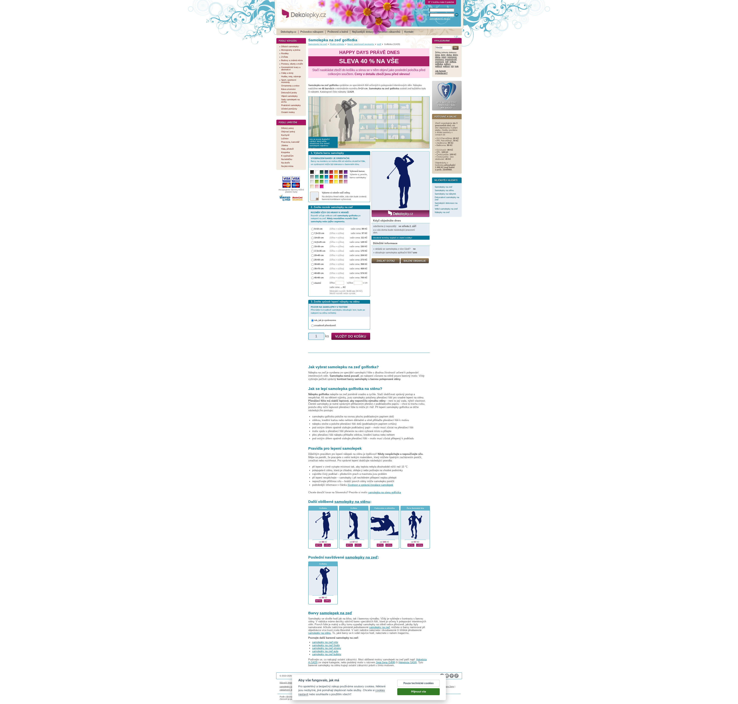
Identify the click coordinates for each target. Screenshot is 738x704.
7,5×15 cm (319, 233)
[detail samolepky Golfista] (349, 544)
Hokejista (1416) (408, 662)
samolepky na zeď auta (325, 651)
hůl (452, 66)
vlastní (317, 283)
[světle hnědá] (341, 181)
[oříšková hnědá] (341, 177)
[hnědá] (341, 172)
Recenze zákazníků (389, 31)
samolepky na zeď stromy (326, 648)
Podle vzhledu (337, 44)
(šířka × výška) (337, 229)
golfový (447, 64)
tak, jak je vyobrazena (325, 320)
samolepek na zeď (336, 613)
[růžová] (317, 186)
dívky (455, 55)
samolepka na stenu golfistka (384, 492)
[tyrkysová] (317, 177)
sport (443, 57)
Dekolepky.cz (288, 31)
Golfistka (323, 508)
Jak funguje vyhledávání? (441, 72)
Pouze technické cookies (418, 683)
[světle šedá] (312, 181)
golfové (446, 66)
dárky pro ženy (447, 686)
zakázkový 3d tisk (288, 690)
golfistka (439, 64)
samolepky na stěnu (352, 502)
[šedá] (312, 177)
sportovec (452, 57)
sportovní (439, 62)
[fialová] (345, 172)
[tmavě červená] (331, 172)
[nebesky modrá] (326, 177)
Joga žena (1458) (385, 662)
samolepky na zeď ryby (325, 642)
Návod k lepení (287, 683)
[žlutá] (336, 177)
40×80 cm (319, 273)
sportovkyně (451, 59)
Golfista (353, 508)
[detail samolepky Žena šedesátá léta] (410, 544)
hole (457, 66)
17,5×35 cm (319, 251)
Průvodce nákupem (311, 31)
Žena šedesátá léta (415, 508)
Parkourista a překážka (384, 508)
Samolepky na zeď (317, 44)
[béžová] (312, 186)
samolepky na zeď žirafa (326, 645)
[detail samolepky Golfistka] (318, 544)
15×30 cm (319, 246)
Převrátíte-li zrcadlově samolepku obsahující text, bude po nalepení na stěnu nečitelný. (338, 310)
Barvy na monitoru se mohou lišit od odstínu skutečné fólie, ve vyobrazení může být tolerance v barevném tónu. (338, 161)
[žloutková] (336, 172)
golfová (438, 66)
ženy (443, 55)
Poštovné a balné (337, 31)
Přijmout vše (418, 691)
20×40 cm (319, 255)
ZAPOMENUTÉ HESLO (440, 19)
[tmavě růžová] (321, 186)
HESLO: (426, 15)
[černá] (312, 172)
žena (437, 55)
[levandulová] (345, 177)
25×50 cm (319, 260)
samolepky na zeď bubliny (326, 654)
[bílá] (317, 172)
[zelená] (321, 177)
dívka (449, 55)
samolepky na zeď (361, 557)
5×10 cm (318, 229)
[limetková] (317, 181)
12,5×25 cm (319, 242)
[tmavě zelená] (321, 172)
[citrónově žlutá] (336, 181)
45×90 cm (319, 277)
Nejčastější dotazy (363, 31)
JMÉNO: (426, 10)
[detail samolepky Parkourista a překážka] (380, 544)
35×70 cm (319, 268)
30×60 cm (319, 264)
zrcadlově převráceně (325, 325)
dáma (437, 57)
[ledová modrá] (326, 181)
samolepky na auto (288, 686)
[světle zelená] (321, 181)
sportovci (439, 59)
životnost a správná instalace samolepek (370, 484)
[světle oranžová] (331, 181)
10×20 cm (319, 237)
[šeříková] (345, 181)
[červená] (331, 177)
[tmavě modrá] (326, 172)
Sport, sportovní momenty (360, 44)
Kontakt (408, 31)
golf (379, 44)
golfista (453, 62)
